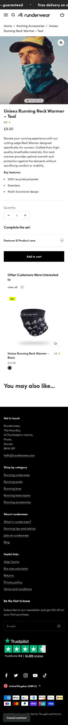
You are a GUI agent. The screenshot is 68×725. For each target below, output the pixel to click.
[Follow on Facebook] (6, 675)
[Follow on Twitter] (16, 675)
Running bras (12, 488)
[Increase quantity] (25, 215)
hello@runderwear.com (19, 455)
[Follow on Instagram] (25, 675)
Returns (9, 575)
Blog (7, 542)
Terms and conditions (18, 589)
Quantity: (10, 207)
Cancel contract (16, 718)
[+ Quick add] (55, 343)
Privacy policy (13, 582)
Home (8, 26)
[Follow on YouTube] (35, 675)
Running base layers (17, 495)
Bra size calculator (16, 568)
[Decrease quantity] (8, 215)
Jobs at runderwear (16, 535)
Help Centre (11, 562)
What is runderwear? (17, 521)
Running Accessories (30, 26)
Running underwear (17, 475)
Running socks (13, 481)
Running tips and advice (20, 528)
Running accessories (17, 502)
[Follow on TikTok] (44, 675)
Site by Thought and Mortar (46, 714)
